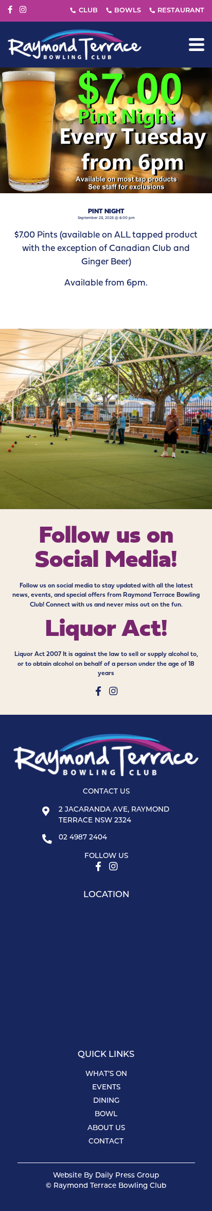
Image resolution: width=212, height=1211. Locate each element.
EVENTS (106, 1087)
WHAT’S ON (106, 1074)
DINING (106, 1101)
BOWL (106, 1114)
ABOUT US (106, 1128)
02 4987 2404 (83, 837)
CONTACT (106, 1141)
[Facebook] (10, 10)
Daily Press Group (127, 1175)
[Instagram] (23, 10)
